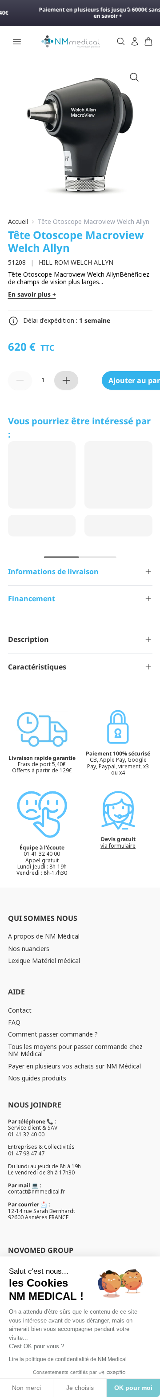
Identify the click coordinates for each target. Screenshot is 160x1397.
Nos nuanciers (28, 948)
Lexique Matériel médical (44, 960)
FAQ (14, 1022)
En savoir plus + (32, 294)
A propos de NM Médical (44, 936)
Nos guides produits (37, 1078)
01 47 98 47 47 (26, 1153)
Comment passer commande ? (53, 1034)
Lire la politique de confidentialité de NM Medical (68, 1359)
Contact (20, 1010)
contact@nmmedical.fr (36, 1191)
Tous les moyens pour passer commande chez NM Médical (75, 1050)
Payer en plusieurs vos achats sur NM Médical (74, 1066)
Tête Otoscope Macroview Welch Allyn (93, 222)
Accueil (18, 222)
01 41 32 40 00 (26, 1134)
